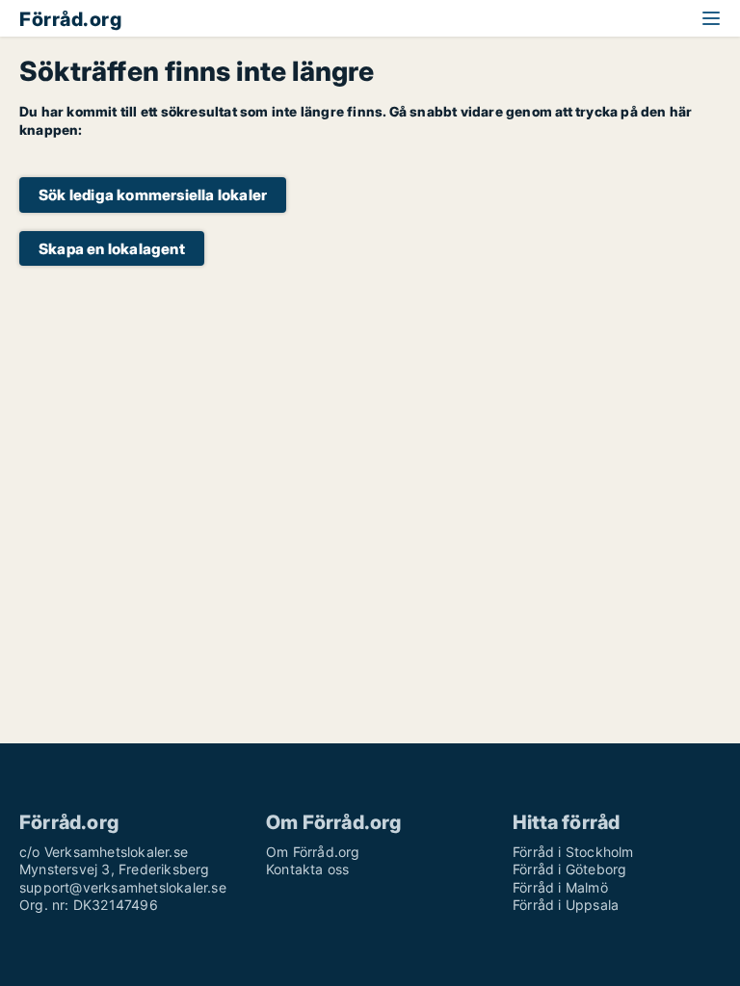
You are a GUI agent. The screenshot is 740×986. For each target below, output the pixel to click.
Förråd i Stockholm (573, 851)
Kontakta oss (307, 869)
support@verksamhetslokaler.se (122, 887)
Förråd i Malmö (560, 887)
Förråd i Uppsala (566, 904)
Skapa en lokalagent (112, 249)
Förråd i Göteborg (569, 869)
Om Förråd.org (313, 851)
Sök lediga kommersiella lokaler (153, 195)
